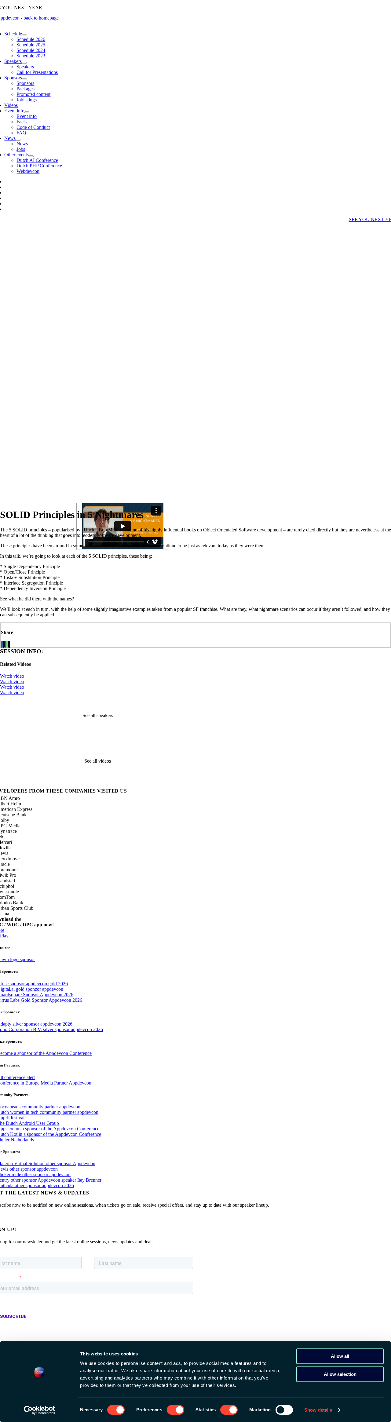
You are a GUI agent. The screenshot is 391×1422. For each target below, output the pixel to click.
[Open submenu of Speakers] (24, 63)
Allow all (340, 1356)
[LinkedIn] (5, 644)
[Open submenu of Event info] (26, 112)
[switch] (175, 1410)
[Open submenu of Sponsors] (24, 79)
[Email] (9, 644)
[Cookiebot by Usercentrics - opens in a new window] (39, 1410)
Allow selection (340, 1374)
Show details (318, 1410)
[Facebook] (2, 644)
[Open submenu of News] (18, 140)
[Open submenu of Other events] (31, 156)
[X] (4, 644)
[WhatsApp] (7, 644)
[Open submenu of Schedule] (24, 35)
